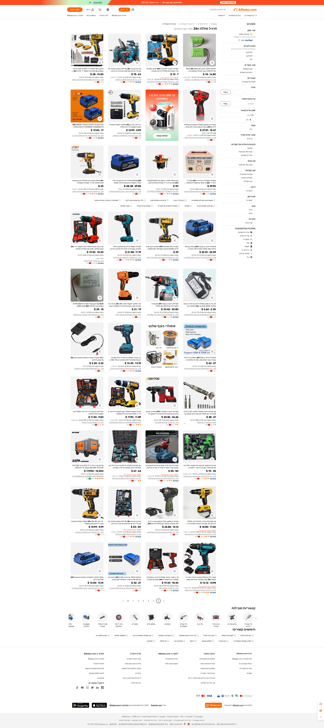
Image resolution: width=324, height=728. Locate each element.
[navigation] (237, 312)
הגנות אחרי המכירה (207, 673)
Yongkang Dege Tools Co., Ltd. (166, 422)
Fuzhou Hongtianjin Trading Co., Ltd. (127, 257)
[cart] (100, 10)
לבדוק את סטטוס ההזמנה (94, 668)
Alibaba (214, 24)
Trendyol (189, 716)
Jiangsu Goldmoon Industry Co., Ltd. (127, 135)
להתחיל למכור (98, 664)
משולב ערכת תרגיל (143, 206)
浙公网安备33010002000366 (203, 724)
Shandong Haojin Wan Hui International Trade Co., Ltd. (162, 315)
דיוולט (192, 641)
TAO (181, 716)
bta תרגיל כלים (246, 635)
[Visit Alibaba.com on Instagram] (87, 687)
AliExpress (126, 716)
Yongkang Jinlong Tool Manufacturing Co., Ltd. (199, 534)
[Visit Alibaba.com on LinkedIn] (97, 687)
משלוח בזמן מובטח (208, 668)
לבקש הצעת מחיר (171, 664)
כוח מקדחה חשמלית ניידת (142, 635)
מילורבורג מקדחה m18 (158, 200)
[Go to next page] (123, 601)
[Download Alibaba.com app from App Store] (99, 705)
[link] (320, 704)
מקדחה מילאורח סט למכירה (167, 206)
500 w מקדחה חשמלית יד (242, 641)
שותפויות (100, 678)
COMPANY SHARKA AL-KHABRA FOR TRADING (87, 476)
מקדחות (150, 641)
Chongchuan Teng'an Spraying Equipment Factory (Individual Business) (124, 422)
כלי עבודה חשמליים (187, 24)
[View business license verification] (185, 724)
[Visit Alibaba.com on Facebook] (102, 687)
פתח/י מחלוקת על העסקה (131, 668)
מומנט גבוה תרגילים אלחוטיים (202, 200)
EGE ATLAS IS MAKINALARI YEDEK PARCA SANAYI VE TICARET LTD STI (162, 191)
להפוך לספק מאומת (96, 673)
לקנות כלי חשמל (227, 635)
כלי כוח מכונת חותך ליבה (134, 200)
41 (128, 601)
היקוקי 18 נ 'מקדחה (165, 635)
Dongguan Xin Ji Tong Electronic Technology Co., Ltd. (87, 135)
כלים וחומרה (202, 24)
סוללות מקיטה (207, 641)
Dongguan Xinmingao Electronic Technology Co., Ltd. (124, 191)
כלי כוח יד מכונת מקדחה (187, 635)
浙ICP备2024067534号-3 (227, 724)
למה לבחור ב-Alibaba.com (242, 659)
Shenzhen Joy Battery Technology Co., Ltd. (199, 80)
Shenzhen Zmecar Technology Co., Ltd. (163, 478)
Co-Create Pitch (245, 664)
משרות (249, 673)
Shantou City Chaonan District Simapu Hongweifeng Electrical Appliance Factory (199, 315)
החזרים (138, 673)
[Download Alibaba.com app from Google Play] (80, 705)
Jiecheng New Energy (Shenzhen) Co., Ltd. (199, 368)
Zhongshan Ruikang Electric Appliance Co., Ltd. (199, 191)
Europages (199, 716)
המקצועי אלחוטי (120, 635)
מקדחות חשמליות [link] (169, 24)
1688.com (136, 716)
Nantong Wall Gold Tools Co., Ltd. (128, 80)
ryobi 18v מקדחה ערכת (205, 206)
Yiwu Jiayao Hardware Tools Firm (128, 315)
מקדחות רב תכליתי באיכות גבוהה (106, 200)
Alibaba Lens (238, 705)
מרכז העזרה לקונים (134, 659)
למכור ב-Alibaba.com (96, 659)
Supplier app (156, 705)
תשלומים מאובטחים (207, 659)
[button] (132, 9)
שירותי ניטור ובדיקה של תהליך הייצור (201, 678)
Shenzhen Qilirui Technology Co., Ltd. (126, 478)
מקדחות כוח (178, 641)
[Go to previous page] (163, 601)
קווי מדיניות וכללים (208, 683)
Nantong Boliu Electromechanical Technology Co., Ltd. (124, 368)
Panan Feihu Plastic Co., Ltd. (93, 422)
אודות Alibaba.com (244, 653)
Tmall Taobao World (149, 716)
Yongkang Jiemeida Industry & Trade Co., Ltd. (87, 191)
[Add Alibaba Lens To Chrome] (213, 705)
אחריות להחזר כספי (207, 664)
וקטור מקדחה (125, 206)
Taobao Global (172, 716)
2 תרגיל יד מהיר (178, 200)
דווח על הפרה (136, 683)
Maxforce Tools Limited (207, 422)
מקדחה (187, 206)
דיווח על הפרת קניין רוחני (132, 678)
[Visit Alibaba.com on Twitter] (92, 687)
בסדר (225, 92)
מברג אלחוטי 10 (101, 635)
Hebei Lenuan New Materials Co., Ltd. (89, 368)
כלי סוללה (163, 641)
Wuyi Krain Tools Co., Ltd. (94, 261)
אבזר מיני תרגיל (208, 635)
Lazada (162, 716)
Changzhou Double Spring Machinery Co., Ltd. (87, 80)
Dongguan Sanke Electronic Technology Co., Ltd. (199, 257)
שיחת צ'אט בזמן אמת (133, 664)
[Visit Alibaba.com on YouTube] (82, 687)
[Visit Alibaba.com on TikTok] (77, 687)
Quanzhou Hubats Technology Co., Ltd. (88, 315)
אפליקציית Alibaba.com (119, 705)
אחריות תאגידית (246, 668)
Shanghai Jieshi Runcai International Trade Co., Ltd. (199, 137)
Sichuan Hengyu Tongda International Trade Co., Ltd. (162, 257)
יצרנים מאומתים (172, 659)
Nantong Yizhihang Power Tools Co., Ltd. (162, 82)
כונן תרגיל (222, 641)
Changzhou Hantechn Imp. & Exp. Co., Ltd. (199, 476)
